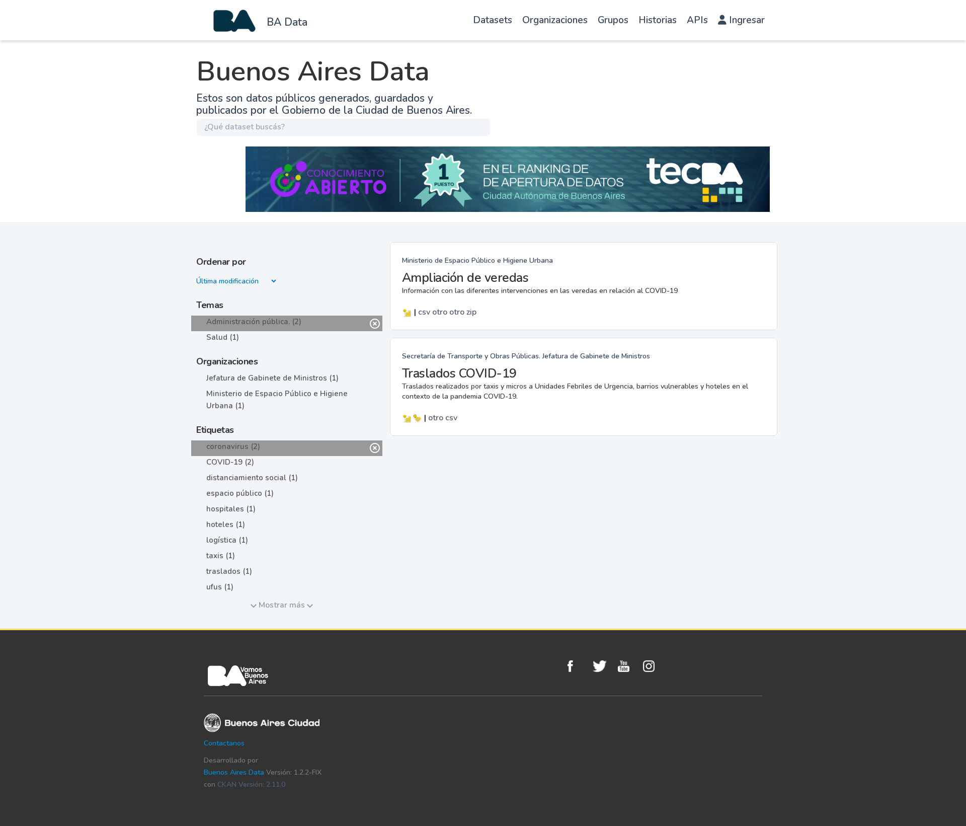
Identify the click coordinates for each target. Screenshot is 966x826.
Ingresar (746, 20)
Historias (657, 20)
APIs (697, 20)
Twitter (603, 666)
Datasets (492, 20)
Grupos (613, 20)
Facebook (578, 666)
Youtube (628, 666)
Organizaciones (555, 20)
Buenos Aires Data (234, 772)
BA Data (287, 22)
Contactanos (224, 743)
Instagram (653, 666)
